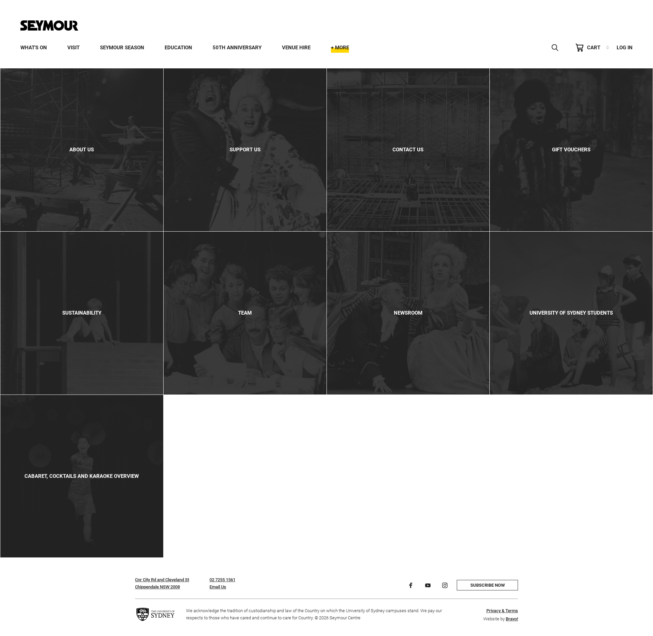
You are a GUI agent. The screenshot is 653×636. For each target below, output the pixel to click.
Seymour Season (122, 48)
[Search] (555, 47)
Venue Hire (296, 48)
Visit (73, 48)
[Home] (49, 25)
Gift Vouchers (571, 150)
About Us (81, 150)
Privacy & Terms (502, 610)
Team (245, 313)
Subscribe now (487, 585)
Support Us (245, 150)
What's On (33, 48)
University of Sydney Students (571, 313)
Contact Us (407, 150)
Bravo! (512, 618)
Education (178, 48)
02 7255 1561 (222, 579)
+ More (340, 48)
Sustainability (81, 313)
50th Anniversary (237, 48)
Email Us (218, 586)
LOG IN (625, 48)
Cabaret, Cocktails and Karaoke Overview (81, 476)
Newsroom (408, 313)
